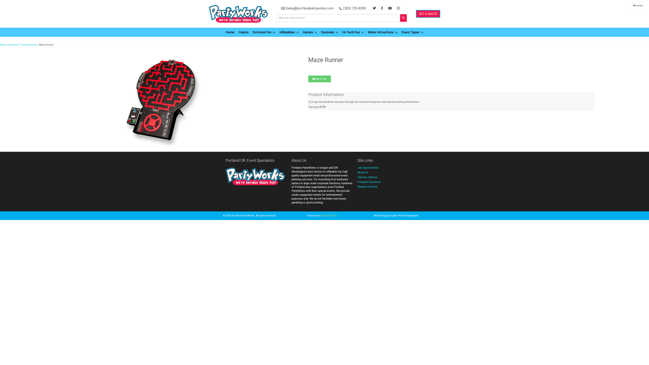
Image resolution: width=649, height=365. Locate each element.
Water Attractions (381, 32)
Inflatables (287, 32)
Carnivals (327, 32)
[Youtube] (390, 8)
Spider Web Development (404, 215)
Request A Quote (367, 186)
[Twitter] (374, 8)
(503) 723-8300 (354, 8)
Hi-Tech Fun (351, 32)
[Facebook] (382, 8)
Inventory (13, 44)
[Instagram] (398, 8)
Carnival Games (28, 44)
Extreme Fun (262, 32)
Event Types (410, 32)
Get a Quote (428, 14)
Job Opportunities (368, 167)
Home (230, 32)
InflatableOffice (328, 215)
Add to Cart (321, 78)
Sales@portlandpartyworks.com (309, 8)
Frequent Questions (369, 182)
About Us (362, 172)
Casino (244, 32)
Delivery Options (367, 177)
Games (308, 32)
